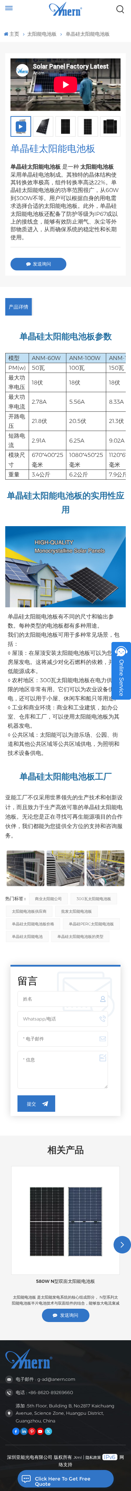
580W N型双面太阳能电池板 (65, 1281)
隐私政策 (93, 1457)
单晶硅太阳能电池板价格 (33, 923)
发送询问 (42, 264)
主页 (14, 34)
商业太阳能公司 (48, 898)
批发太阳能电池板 (76, 911)
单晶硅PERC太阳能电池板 (91, 923)
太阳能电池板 (42, 34)
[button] (122, 1244)
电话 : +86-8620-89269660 (44, 1392)
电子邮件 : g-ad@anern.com (45, 1379)
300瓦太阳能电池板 (94, 898)
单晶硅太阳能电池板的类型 (80, 936)
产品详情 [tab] (18, 307)
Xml (78, 1457)
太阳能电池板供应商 (29, 911)
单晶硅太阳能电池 (27, 936)
